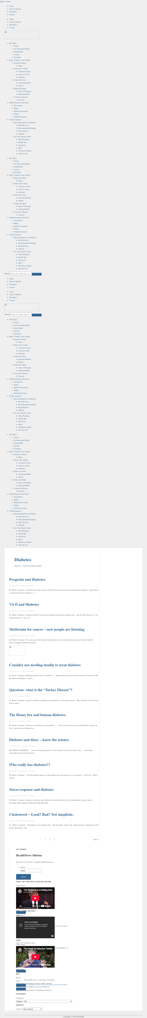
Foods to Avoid (23, 74)
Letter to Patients (15, 9)
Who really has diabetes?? (29, 764)
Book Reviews (23, 125)
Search (7, 273)
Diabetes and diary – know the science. (39, 739)
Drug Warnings (23, 139)
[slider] (47, 965)
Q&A (20, 148)
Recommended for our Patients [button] (25, 122)
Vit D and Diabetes (24, 604)
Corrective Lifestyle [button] (21, 97)
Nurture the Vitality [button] (21, 68)
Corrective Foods (24, 71)
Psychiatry (17, 57)
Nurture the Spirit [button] (20, 88)
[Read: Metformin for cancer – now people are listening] (17, 655)
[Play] (21, 912)
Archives (19, 1009)
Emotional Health (24, 83)
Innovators (22, 145)
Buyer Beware (23, 131)
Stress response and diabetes (31, 789)
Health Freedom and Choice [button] (19, 102)
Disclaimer (13, 11)
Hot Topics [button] (13, 43)
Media (16, 108)
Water (20, 66)
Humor (20, 85)
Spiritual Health (24, 94)
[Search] (36, 274)
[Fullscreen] (21, 969)
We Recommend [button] (15, 119)
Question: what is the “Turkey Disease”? (40, 689)
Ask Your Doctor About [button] (22, 136)
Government (18, 105)
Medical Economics (21, 111)
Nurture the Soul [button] (20, 80)
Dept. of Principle (24, 91)
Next (96, 839)
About (11, 6)
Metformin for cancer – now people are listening (47, 629)
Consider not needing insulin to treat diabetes (45, 664)
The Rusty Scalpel (24, 151)
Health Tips (22, 142)
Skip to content (5, 1)
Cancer (16, 46)
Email (23, 867)
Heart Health (18, 51)
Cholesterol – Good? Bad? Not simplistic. (41, 814)
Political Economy (20, 117)
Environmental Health (22, 49)
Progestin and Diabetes (27, 579)
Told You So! (23, 153)
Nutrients (21, 77)
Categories (20, 998)
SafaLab (21, 134)
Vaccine (17, 54)
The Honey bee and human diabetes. (37, 714)
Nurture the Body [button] (20, 63)
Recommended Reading (27, 128)
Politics (16, 114)
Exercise (21, 100)
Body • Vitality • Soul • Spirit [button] (19, 60)
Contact (12, 14)
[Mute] (21, 966)
